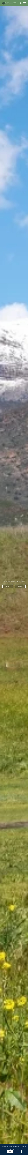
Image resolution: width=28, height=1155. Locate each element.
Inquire (20, 586)
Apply (7, 586)
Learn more (17, 1151)
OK (10, 1151)
